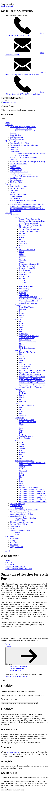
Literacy (22, 233)
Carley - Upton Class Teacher (29, 219)
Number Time (24, 276)
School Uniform (16, 196)
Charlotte (22, 416)
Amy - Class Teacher (26, 420)
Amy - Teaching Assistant (28, 223)
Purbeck (18, 305)
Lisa (20, 354)
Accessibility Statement (18, 666)
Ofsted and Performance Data (20, 174)
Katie (21, 481)
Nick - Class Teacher (26, 307)
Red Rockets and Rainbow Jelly (30, 299)
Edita (21, 332)
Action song (23, 334)
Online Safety (15, 526)
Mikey (21, 446)
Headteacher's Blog (17, 188)
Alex (21, 450)
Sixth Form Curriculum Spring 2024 (32, 491)
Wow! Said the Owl (26, 286)
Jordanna (22, 401)
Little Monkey (24, 289)
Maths (21, 344)
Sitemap (8, 646)
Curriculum (14, 149)
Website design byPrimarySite (16, 676)
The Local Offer (16, 182)
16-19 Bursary (20, 202)
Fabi (20, 311)
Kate (21, 473)
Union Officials (15, 168)
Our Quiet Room (25, 368)
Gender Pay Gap (16, 170)
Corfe (17, 403)
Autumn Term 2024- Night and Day (32, 381)
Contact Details (15, 135)
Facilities (13, 133)
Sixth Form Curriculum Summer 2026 (32, 502)
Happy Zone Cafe (16, 547)
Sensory (22, 246)
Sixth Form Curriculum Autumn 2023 (32, 489)
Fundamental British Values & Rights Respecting (27, 162)
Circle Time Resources (27, 348)
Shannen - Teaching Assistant (29, 231)
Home (7, 123)
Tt (24, 284)
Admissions (14, 147)
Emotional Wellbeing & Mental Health (24, 510)
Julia (20, 432)
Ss (24, 280)
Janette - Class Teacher (27, 422)
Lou (20, 413)
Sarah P (22, 467)
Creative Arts (24, 243)
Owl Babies (23, 291)
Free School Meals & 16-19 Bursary (23, 200)
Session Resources (25, 436)
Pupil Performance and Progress (26, 176)
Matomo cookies (13, 752)
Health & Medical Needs (19, 524)
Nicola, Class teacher (26, 405)
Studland (18, 389)
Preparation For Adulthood (28, 487)
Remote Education (16, 180)
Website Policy (15, 670)
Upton (17, 217)
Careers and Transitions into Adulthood (24, 145)
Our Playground (25, 272)
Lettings (13, 541)
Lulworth (18, 350)
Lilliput (17, 248)
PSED (21, 237)
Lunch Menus (15, 198)
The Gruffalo (24, 295)
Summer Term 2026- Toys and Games (33, 370)
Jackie (21, 483)
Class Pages (14, 215)
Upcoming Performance (18, 186)
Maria (21, 409)
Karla (21, 330)
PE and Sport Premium (18, 164)
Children (8, 213)
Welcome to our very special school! (23, 127)
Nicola (21, 442)
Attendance (14, 190)
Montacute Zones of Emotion (20, 512)
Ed (20, 399)
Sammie (22, 444)
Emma (21, 395)
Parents (8, 184)
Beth (21, 362)
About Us (9, 125)
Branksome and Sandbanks (24, 461)
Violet (21, 262)
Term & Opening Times (18, 194)
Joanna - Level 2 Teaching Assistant (32, 221)
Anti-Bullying (20, 520)
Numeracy (23, 235)
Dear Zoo (22, 293)
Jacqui (21, 475)
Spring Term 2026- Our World (30, 373)
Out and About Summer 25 (29, 264)
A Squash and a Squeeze (28, 303)
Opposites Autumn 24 (27, 268)
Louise (21, 252)
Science (22, 241)
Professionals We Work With (25, 131)
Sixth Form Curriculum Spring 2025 (32, 497)
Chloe (21, 254)
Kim (20, 479)
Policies (9, 664)
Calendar (13, 192)
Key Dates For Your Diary (19, 143)
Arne (16, 440)
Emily (21, 258)
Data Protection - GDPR (19, 172)
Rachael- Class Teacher (27, 352)
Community (9, 536)
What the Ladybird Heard (28, 301)
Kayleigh (22, 393)
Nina (21, 434)
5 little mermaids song (27, 338)
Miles (21, 327)
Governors (14, 159)
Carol (21, 360)
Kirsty (21, 325)
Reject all (5, 703)
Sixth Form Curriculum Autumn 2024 (32, 495)
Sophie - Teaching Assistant (29, 229)
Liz (20, 477)
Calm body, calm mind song (29, 336)
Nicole (21, 457)
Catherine (22, 309)
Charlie (21, 397)
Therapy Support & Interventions (22, 522)
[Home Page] (8, 102)
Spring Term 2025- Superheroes (30, 379)
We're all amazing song (27, 342)
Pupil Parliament (16, 506)
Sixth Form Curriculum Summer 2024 (32, 493)
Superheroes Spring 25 (27, 266)
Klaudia (22, 452)
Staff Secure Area (16, 137)
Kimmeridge (19, 418)
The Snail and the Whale (28, 297)
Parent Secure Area (17, 139)
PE (20, 239)
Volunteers (14, 545)
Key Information (11, 141)
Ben (20, 454)
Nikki (21, 411)
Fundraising (14, 538)
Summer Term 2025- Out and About (32, 377)
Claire (21, 430)
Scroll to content (7, 6)
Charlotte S (23, 471)
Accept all (13, 703)
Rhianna (22, 358)
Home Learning (25, 438)
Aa (25, 282)
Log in (7, 551)
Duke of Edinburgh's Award (20, 530)
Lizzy (21, 321)
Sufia (21, 428)
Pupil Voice (19, 508)
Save (21, 790)
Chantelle (22, 260)
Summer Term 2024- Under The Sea (32, 383)
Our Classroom (24, 270)
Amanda (22, 426)
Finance (13, 166)
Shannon (22, 256)
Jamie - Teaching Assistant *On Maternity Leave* (30, 226)
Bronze (17, 532)
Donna (21, 313)
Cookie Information (17, 668)
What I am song (25, 340)
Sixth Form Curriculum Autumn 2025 (32, 500)
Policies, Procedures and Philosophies (23, 157)
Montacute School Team (23, 129)
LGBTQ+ (13, 528)
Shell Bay (18, 319)
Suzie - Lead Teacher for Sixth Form (32, 463)
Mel (20, 459)
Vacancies (13, 543)
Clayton (22, 391)
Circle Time (23, 274)
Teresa (21, 356)
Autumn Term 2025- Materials (30, 375)
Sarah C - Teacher (25, 465)
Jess (20, 407)
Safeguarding (15, 151)
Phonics (22, 278)
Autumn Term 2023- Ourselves (30, 387)
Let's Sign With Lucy (17, 504)
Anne (21, 323)
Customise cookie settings (28, 703)
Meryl (21, 424)
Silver (17, 534)
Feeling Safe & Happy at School (21, 514)
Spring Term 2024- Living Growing (32, 385)
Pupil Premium (15, 178)
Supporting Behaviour (18, 516)
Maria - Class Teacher (27, 250)
